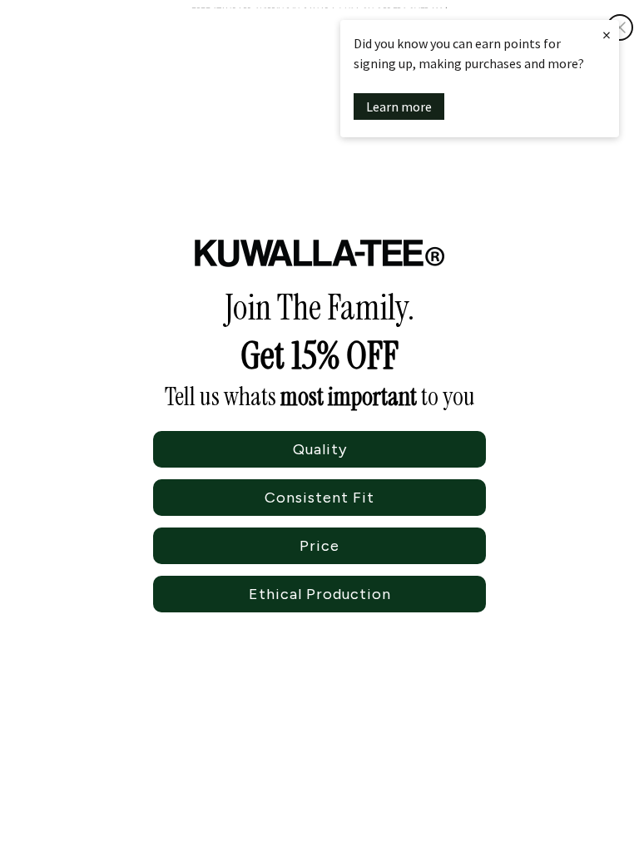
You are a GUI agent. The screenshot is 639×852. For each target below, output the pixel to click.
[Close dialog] (619, 27)
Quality (320, 449)
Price (319, 546)
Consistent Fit (319, 497)
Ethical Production (320, 594)
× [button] (606, 34)
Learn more (399, 106)
